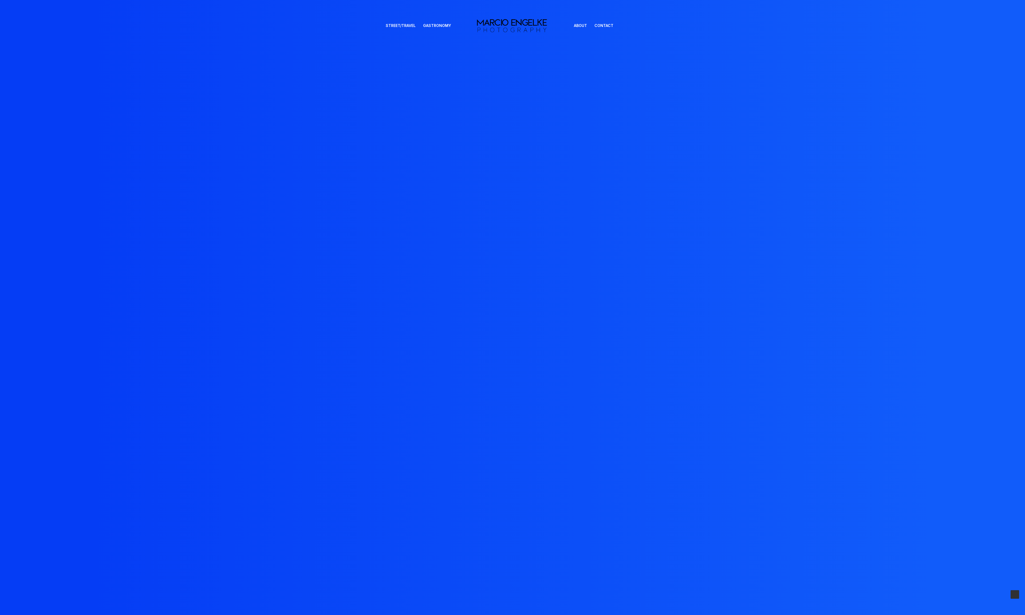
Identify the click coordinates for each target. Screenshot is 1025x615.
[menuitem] (400, 25)
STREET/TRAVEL (401, 25)
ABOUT (580, 25)
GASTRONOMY (437, 25)
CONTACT (603, 25)
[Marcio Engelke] (512, 26)
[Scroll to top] (1015, 594)
